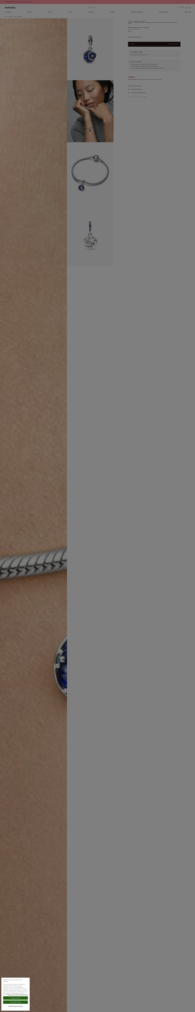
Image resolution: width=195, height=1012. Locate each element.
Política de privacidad (13, 994)
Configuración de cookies (15, 1006)
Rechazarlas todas (15, 1002)
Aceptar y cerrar (15, 998)
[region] (15, 994)
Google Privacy (23, 994)
